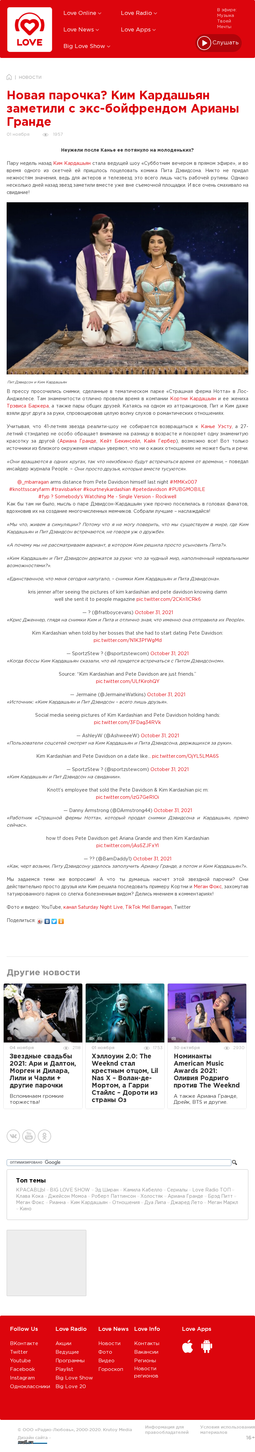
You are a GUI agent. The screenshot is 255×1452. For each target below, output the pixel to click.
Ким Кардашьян (72, 164)
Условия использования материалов (227, 1429)
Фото (105, 1352)
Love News (79, 29)
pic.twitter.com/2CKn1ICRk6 (168, 600)
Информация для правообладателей (167, 1429)
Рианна (57, 1203)
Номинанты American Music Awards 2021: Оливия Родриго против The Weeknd (207, 1071)
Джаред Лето (187, 1203)
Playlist (64, 1369)
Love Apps (136, 29)
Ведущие (67, 1352)
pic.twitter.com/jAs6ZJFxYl (127, 846)
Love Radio (137, 13)
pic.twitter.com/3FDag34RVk (127, 723)
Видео (106, 1361)
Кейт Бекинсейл (120, 441)
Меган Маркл (223, 1203)
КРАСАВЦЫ (30, 1190)
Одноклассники (30, 1386)
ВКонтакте (24, 1343)
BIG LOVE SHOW (70, 1190)
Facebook (22, 1369)
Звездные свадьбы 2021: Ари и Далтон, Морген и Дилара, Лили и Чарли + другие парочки (43, 1071)
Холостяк (151, 1196)
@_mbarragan (33, 482)
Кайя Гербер (160, 441)
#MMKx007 (183, 482)
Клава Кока (29, 1196)
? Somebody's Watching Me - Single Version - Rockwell (113, 497)
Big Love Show (85, 46)
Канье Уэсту (216, 427)
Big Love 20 (70, 1386)
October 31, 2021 (154, 613)
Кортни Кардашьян (193, 399)
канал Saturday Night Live (93, 907)
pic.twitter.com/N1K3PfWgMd (128, 641)
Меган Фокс (208, 887)
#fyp (43, 497)
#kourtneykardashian (107, 490)
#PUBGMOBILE (186, 490)
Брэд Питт (220, 1196)
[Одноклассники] (61, 919)
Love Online (80, 13)
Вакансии (146, 1352)
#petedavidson (149, 490)
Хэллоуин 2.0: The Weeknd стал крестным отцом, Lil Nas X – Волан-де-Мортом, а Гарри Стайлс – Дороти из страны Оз (125, 1078)
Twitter (19, 1352)
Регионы (145, 1361)
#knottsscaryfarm (29, 490)
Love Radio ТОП (211, 1190)
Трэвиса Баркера (28, 406)
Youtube (20, 1361)
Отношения (126, 1203)
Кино (26, 1209)
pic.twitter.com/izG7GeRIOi (127, 797)
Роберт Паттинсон (113, 1196)
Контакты (146, 1343)
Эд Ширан (107, 1190)
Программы (70, 1361)
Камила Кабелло (142, 1190)
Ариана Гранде (77, 441)
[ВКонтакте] (47, 919)
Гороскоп (110, 1369)
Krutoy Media (117, 1429)
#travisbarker (66, 490)
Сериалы (177, 1190)
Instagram (22, 1378)
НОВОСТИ (30, 77)
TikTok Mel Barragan (148, 907)
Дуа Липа (155, 1203)
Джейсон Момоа (67, 1196)
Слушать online (225, 42)
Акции (63, 1343)
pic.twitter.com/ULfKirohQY (127, 682)
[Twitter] (54, 919)
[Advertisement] (46, 1263)
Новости (109, 1343)
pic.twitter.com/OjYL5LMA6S (185, 756)
